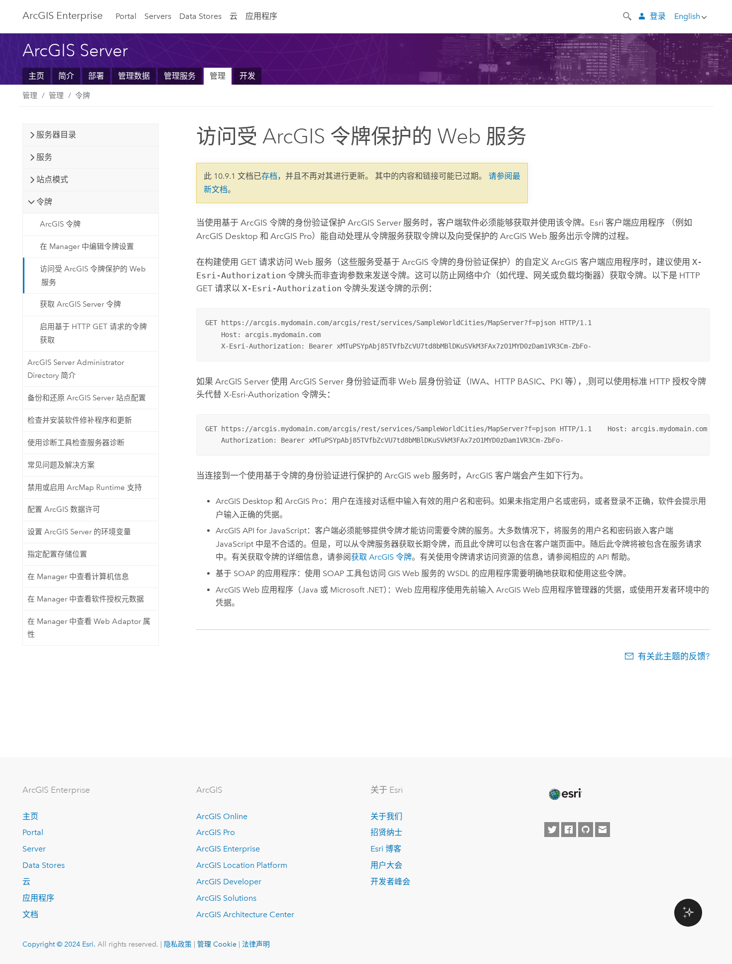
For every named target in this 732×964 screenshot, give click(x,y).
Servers (157, 16)
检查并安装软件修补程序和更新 (79, 420)
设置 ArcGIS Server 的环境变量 (79, 531)
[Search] (628, 15)
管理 (218, 76)
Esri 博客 (385, 848)
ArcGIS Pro (215, 832)
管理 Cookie (217, 944)
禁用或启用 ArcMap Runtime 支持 (84, 487)
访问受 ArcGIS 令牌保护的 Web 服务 (93, 275)
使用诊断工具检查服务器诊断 (75, 442)
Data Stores (200, 16)
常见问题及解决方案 (61, 465)
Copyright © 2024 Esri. (59, 944)
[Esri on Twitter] (551, 829)
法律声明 (256, 944)
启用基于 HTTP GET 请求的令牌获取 (93, 333)
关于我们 (386, 816)
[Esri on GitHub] (585, 829)
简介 (66, 76)
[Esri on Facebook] (568, 829)
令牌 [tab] (44, 202)
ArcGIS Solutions (226, 898)
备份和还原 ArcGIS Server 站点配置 (86, 397)
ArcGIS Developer (228, 881)
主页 (36, 76)
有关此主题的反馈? (674, 656)
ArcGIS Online (221, 816)
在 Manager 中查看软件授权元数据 (85, 599)
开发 (247, 76)
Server (34, 848)
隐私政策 (178, 944)
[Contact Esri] (602, 829)
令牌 (82, 95)
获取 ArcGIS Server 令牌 (80, 304)
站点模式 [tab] (52, 179)
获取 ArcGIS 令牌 (381, 557)
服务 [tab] (44, 157)
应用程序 (261, 16)
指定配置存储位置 (57, 554)
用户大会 (386, 865)
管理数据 (134, 76)
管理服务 (180, 76)
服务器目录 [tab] (56, 134)
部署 (96, 76)
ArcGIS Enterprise (62, 15)
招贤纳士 (386, 832)
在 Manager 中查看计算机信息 (78, 576)
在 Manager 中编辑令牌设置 (87, 246)
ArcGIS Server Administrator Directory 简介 (75, 369)
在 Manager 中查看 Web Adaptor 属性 (88, 628)
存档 (269, 176)
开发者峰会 (390, 881)
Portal (126, 16)
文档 (30, 914)
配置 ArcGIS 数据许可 (63, 509)
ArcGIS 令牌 (60, 224)
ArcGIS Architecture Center (245, 914)
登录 (658, 16)
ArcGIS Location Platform (241, 865)
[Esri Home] (564, 794)
